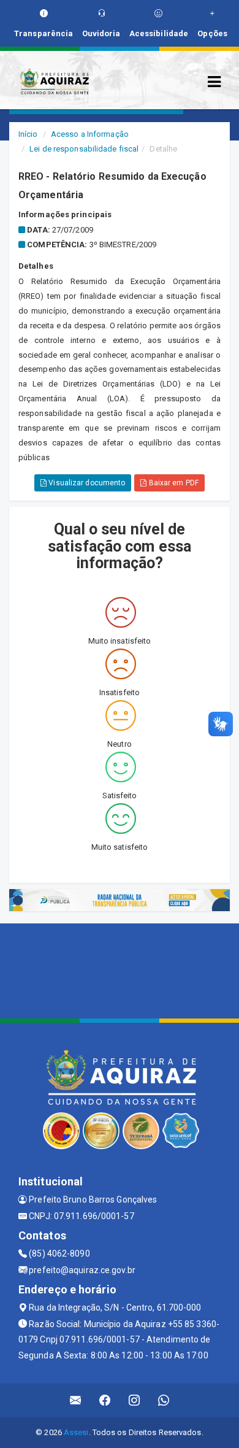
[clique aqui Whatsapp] (164, 1400)
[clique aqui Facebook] (105, 1400)
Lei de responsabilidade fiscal (83, 148)
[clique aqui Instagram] (134, 1400)
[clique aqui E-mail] (75, 1400)
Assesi (76, 1432)
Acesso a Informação (90, 134)
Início (28, 134)
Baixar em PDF (172, 483)
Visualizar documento (86, 483)
